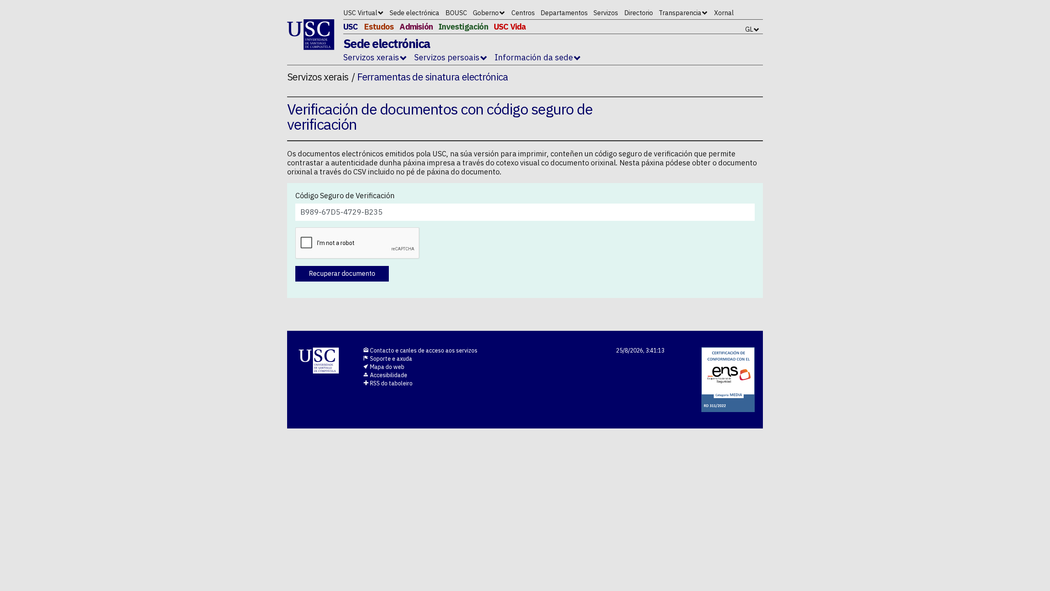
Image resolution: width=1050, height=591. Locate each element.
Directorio (638, 13)
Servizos (605, 13)
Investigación (463, 26)
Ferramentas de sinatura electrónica (432, 76)
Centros (523, 13)
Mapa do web (386, 367)
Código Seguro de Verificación (345, 195)
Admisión (416, 26)
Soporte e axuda (390, 358)
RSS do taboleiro (391, 383)
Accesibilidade (388, 375)
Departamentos (564, 13)
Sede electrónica (414, 13)
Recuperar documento (342, 273)
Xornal (724, 13)
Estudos (379, 26)
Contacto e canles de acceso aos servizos (423, 350)
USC (350, 26)
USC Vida (510, 26)
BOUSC (456, 13)
